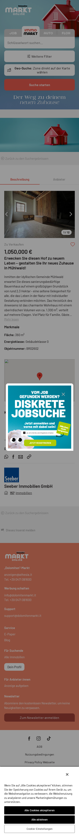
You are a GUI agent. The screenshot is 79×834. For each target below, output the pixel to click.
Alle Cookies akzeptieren (39, 810)
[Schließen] (67, 774)
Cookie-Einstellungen (40, 828)
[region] (39, 800)
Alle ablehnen (39, 819)
